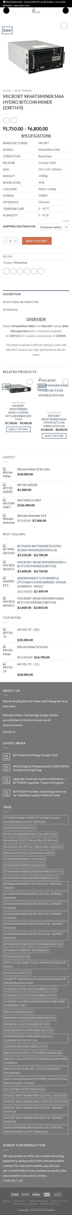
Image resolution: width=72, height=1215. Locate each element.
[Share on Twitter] (20, 271)
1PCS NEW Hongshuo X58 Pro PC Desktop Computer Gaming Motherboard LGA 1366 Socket (32, 819)
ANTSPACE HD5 (48, 834)
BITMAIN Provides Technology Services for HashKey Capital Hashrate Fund (39, 793)
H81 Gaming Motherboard (18, 1011)
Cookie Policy (17, 1170)
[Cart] (66, 10)
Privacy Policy (50, 1203)
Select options (18, 429)
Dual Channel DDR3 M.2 (17, 972)
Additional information (21, 302)
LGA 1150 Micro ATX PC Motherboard (24, 1089)
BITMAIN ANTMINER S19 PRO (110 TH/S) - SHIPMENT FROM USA (33, 895)
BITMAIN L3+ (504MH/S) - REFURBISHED (26, 950)
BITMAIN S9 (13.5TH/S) (16, 956)
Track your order (25, 1203)
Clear (66, 221)
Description (12, 294)
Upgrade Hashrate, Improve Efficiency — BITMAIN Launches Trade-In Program (40, 780)
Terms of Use (59, 1201)
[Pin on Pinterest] (34, 271)
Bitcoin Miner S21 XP (15, 840)
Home (7, 90)
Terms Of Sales (38, 1201)
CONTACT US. (13, 1180)
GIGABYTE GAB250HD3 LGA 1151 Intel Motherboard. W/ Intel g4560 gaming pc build (35, 980)
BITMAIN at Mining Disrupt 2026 (35, 755)
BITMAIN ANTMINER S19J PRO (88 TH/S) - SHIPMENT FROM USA (33, 905)
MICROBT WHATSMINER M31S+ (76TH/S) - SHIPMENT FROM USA (34, 1109)
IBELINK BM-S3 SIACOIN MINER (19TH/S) (26, 1024)
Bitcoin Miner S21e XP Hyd (18, 846)
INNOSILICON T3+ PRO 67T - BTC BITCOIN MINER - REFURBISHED (32, 1070)
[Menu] (6, 10)
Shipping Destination (19, 226)
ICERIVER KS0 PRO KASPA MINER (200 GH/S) (28, 1030)
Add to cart (37, 241)
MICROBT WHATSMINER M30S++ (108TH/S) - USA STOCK (35, 1101)
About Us (9, 732)
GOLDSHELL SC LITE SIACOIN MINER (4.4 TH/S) (30, 995)
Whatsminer (23, 90)
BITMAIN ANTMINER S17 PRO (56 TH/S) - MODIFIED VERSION (33, 885)
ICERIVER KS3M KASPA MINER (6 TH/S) (25, 1046)
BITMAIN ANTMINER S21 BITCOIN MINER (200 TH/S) (33, 944)
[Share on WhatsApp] (6, 271)
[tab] (36, 294)
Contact (20, 1201)
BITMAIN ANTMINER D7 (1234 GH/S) (24, 865)
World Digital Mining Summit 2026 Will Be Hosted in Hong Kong (41, 768)
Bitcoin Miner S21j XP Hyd (48, 846)
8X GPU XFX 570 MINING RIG (20, 827)
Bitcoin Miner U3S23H (42, 852)
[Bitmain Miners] (36, 10)
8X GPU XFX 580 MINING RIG (20, 834)
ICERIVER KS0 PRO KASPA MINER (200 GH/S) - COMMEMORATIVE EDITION (29, 1038)
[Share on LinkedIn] (41, 271)
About (7, 1201)
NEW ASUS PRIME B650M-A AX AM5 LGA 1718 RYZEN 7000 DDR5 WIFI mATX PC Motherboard (33, 1129)
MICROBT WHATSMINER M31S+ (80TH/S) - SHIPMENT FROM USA (34, 1119)
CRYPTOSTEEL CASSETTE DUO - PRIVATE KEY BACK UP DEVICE (35, 964)
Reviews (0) (10, 309)
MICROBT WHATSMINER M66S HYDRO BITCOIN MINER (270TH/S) (54, 421)
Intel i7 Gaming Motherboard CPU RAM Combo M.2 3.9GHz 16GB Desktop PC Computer (35, 1080)
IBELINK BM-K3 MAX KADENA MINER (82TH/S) (29, 1017)
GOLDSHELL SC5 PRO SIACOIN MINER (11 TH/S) (30, 989)
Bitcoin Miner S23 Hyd (15, 852)
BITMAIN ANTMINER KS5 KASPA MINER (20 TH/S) (31, 877)
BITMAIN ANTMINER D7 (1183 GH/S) (24, 859)
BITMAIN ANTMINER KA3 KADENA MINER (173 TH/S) (33, 871)
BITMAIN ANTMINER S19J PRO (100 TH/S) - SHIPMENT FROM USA (34, 925)
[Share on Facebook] (13, 271)
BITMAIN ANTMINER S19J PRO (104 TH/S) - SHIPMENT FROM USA (34, 935)
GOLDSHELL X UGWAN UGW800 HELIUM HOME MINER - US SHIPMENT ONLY (35, 1003)
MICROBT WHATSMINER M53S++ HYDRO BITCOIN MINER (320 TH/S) (18, 412)
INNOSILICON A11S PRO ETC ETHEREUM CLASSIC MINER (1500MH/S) (35, 1060)
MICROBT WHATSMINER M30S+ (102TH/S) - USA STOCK (35, 1095)
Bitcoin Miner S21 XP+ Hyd (43, 840)
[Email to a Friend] (27, 271)
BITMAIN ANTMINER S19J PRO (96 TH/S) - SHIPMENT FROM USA (33, 915)
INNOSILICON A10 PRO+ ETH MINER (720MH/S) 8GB (32, 1052)
